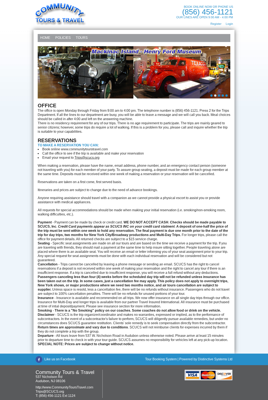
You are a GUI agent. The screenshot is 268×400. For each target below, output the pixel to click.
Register (216, 23)
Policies (63, 37)
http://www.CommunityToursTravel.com (64, 387)
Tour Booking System (161, 359)
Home (45, 37)
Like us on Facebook (59, 359)
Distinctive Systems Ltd (215, 359)
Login (229, 23)
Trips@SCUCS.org (50, 391)
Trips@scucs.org (87, 157)
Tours (82, 37)
